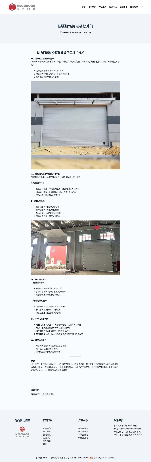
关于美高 (92, 7)
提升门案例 (87, 32)
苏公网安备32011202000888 (103, 458)
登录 (52, 394)
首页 (83, 7)
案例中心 (113, 7)
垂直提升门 (83, 431)
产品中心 (102, 7)
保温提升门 (83, 428)
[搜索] (142, 7)
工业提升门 (83, 434)
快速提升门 (83, 437)
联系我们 (134, 7)
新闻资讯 (123, 7)
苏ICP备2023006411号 (79, 458)
